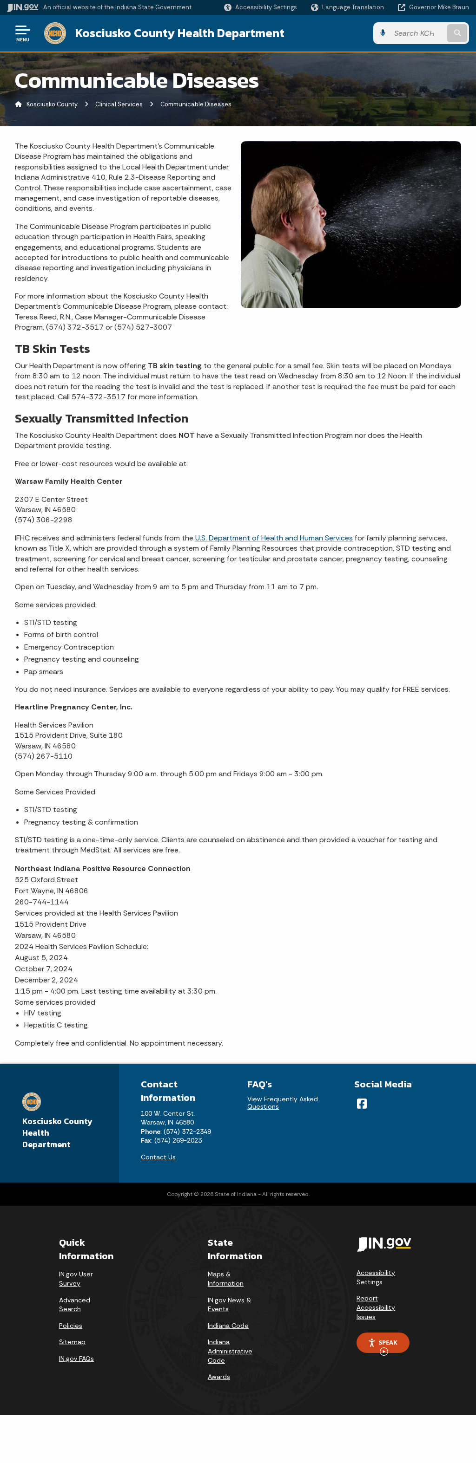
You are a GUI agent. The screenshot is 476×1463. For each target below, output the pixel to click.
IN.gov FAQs (76, 1358)
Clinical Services (119, 104)
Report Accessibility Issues (376, 1307)
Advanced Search (74, 1304)
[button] (260, 7)
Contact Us (158, 1157)
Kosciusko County (52, 104)
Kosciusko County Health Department (179, 33)
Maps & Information (226, 1278)
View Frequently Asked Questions (282, 1102)
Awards (219, 1376)
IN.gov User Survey (76, 1278)
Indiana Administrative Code (230, 1351)
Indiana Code (228, 1325)
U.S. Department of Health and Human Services (274, 538)
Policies (70, 1325)
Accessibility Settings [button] (376, 1277)
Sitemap (72, 1342)
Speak (388, 1342)
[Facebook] (362, 1103)
